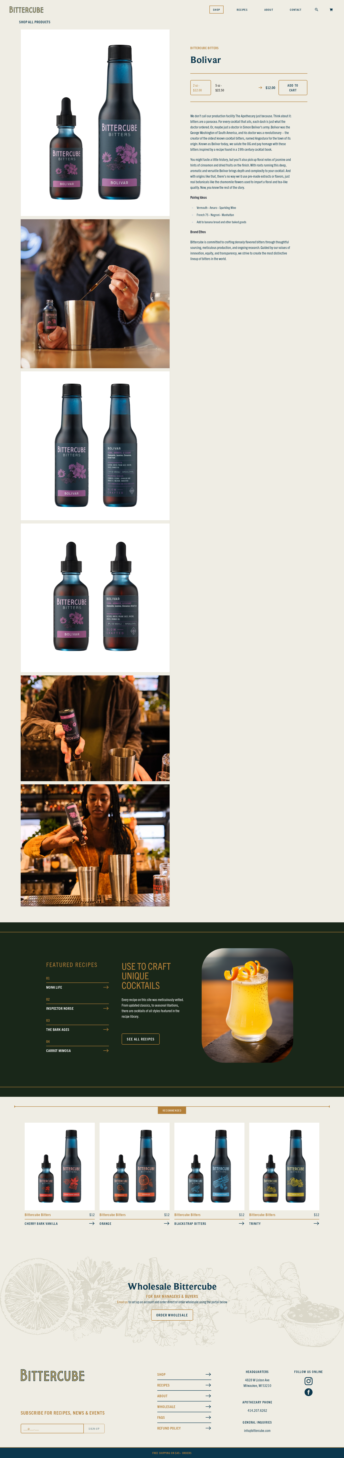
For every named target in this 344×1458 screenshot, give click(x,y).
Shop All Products (35, 22)
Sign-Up (94, 1428)
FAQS (161, 1417)
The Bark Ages (57, 1029)
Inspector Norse (60, 1008)
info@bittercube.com (257, 1430)
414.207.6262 (257, 1410)
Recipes (242, 9)
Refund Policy (169, 1428)
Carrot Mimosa (58, 1050)
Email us (122, 1301)
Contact (295, 9)
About (268, 9)
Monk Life (54, 987)
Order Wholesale (172, 1315)
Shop (216, 9)
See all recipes (140, 1039)
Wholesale (166, 1406)
